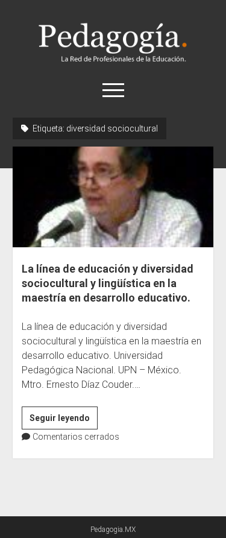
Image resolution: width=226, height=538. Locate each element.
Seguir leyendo (64, 421)
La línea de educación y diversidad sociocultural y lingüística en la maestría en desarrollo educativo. (113, 197)
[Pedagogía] (113, 59)
